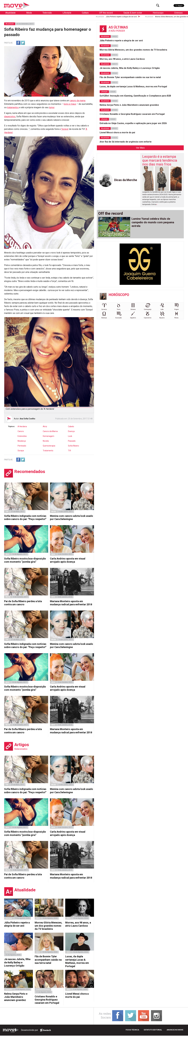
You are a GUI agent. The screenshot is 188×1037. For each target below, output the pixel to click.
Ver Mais (140, 147)
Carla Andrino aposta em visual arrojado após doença (67, 560)
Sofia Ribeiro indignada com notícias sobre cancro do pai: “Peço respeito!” (25, 517)
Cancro (21, 431)
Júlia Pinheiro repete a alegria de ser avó (65, 17)
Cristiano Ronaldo (43, 989)
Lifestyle (67, 12)
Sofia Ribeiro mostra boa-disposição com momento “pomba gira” (25, 560)
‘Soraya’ (64, 129)
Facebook (18, 43)
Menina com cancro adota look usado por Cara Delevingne (71, 517)
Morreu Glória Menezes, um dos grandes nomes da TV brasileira (124, 17)
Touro (118, 309)
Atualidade (10, 12)
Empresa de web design (45, 1030)
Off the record (106, 12)
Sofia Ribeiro (73, 446)
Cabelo (71, 426)
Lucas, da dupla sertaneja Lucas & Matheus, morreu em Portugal (77, 961)
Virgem (176, 309)
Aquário (161, 318)
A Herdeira (22, 426)
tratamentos (13, 107)
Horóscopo (158, 12)
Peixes (176, 318)
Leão (162, 309)
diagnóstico (9, 116)
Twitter (23, 43)
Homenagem (48, 436)
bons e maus (70, 104)
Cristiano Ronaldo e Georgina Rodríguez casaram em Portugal (47, 999)
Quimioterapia (49, 446)
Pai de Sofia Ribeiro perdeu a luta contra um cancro (23, 603)
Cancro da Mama (50, 431)
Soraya (21, 450)
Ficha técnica (132, 1030)
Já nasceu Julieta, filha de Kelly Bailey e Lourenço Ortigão (17, 962)
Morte (8, 597)
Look (70, 436)
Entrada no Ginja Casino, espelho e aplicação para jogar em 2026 (133, 123)
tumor (51, 107)
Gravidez (9, 989)
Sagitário (133, 318)
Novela (46, 441)
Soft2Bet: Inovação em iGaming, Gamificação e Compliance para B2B (135, 95)
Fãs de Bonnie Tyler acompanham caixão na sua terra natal (48, 959)
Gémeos (133, 309)
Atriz (45, 426)
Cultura (85, 12)
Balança (104, 318)
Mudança (22, 441)
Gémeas (9, 918)
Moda (29, 12)
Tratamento (48, 450)
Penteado (22, 446)
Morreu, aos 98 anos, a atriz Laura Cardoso (78, 924)
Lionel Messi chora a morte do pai (77, 995)
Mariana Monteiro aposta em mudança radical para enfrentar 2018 (71, 603)
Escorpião (118, 318)
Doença (71, 431)
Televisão (47, 12)
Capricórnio (147, 318)
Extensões (22, 436)
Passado (72, 441)
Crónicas (178, 12)
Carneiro (104, 309)
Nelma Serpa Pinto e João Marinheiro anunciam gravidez (15, 997)
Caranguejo (147, 309)
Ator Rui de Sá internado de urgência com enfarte (126, 141)
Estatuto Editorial (153, 1030)
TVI (69, 450)
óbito (38, 918)
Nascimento (10, 952)
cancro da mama (77, 100)
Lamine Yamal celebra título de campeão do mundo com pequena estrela (153, 222)
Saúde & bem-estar (132, 12)
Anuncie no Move (175, 1030)
